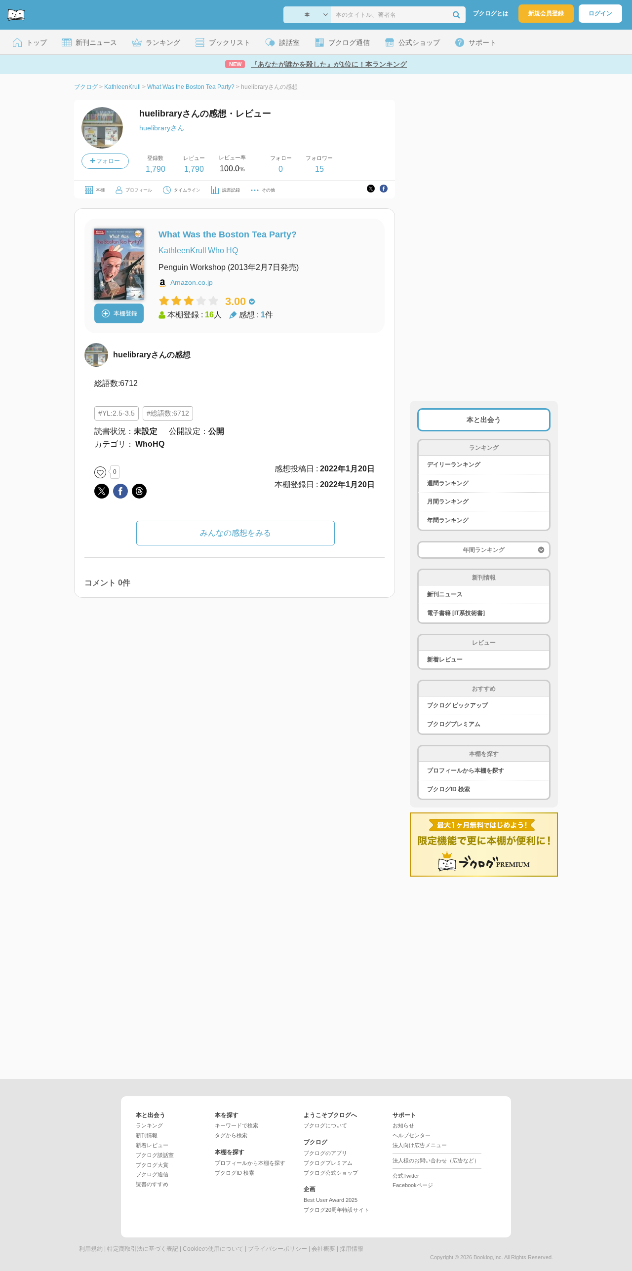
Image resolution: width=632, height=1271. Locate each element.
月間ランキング (448, 501)
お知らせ (403, 1125)
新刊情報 (147, 1135)
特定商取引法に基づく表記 (142, 1248)
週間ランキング (448, 483)
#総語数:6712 (168, 413)
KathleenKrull (182, 250)
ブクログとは (491, 13)
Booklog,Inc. (488, 1257)
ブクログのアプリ (325, 1153)
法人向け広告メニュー (420, 1145)
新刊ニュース (445, 594)
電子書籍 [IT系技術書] (456, 613)
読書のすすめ (152, 1184)
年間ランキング (448, 520)
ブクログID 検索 (448, 789)
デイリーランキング (453, 464)
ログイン (600, 13)
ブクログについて (325, 1125)
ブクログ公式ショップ (331, 1173)
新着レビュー (445, 659)
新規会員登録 (546, 13)
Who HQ (223, 250)
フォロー (107, 160)
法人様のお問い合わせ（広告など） (436, 1160)
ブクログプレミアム (453, 724)
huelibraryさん (161, 128)
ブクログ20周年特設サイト (336, 1210)
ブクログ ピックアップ (457, 705)
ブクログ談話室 (155, 1155)
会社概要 (323, 1248)
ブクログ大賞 (152, 1165)
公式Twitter (406, 1176)
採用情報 (351, 1248)
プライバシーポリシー (277, 1248)
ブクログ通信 (152, 1174)
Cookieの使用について (213, 1248)
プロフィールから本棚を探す (465, 770)
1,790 (155, 169)
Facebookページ (413, 1185)
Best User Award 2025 (330, 1200)
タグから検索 (231, 1135)
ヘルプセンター (412, 1135)
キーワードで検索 (236, 1125)
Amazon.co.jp (191, 282)
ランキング (149, 1125)
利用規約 (91, 1248)
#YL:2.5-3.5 (116, 413)
